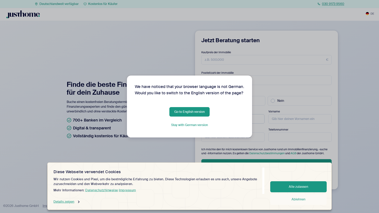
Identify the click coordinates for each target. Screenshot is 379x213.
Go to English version (189, 112)
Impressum (127, 190)
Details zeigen (63, 202)
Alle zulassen (298, 187)
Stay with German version (189, 125)
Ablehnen (299, 199)
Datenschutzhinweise (101, 190)
